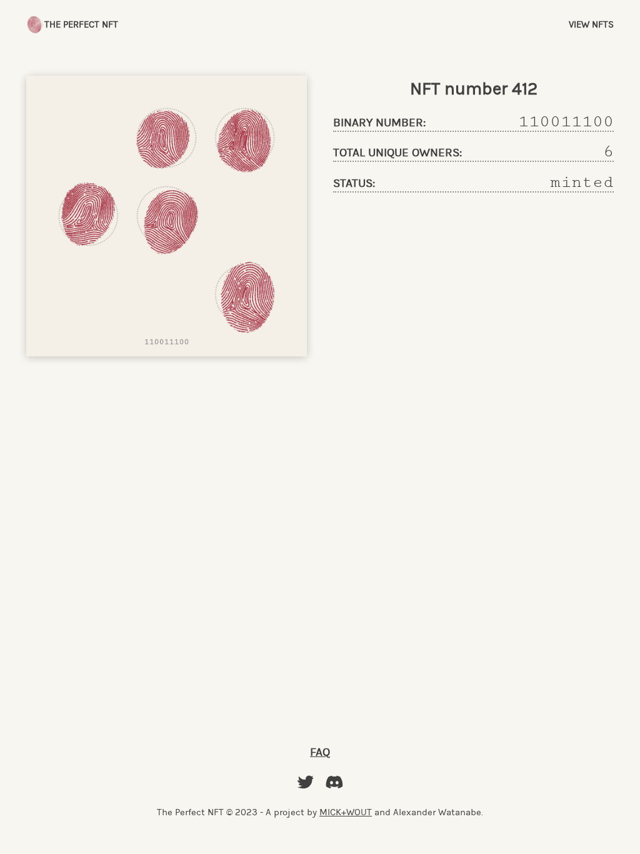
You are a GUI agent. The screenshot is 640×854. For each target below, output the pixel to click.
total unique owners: (397, 153)
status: (354, 183)
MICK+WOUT (345, 812)
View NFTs (591, 24)
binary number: (379, 123)
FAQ (320, 752)
